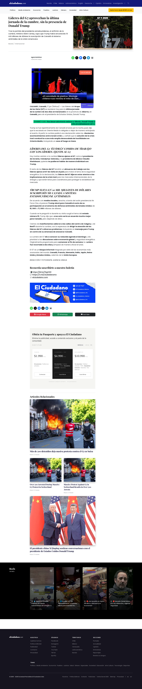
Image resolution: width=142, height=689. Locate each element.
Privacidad (34, 653)
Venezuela (75, 647)
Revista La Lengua (99, 656)
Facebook (54, 641)
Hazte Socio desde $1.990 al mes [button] (121, 10)
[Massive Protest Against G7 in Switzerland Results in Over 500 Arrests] (79, 470)
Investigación (118, 3)
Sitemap (112, 677)
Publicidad (34, 647)
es (128, 677)
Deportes (126, 665)
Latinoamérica (70, 3)
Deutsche (88, 3)
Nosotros (65, 677)
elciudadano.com (40, 277)
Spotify (53, 656)
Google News (41, 314)
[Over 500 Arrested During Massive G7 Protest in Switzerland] (45, 470)
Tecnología (118, 665)
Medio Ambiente (24, 10)
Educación (100, 665)
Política (12, 10)
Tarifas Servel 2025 (103, 677)
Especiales (84, 665)
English (80, 3)
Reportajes (97, 653)
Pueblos (46, 10)
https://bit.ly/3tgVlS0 (41, 272)
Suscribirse (62, 374)
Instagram (55, 644)
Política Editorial (35, 644)
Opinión (98, 3)
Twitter (53, 647)
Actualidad (97, 644)
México (61, 3)
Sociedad (72, 10)
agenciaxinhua (36, 57)
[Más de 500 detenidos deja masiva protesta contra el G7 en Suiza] (62, 424)
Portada (96, 641)
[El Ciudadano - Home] (17, 3)
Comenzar (42, 374)
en (131, 677)
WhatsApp (63, 314)
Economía (36, 10)
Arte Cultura (83, 10)
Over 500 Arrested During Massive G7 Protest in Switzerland (45, 485)
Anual (88, 345)
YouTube (85, 314)
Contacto (33, 650)
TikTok (53, 653)
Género (63, 10)
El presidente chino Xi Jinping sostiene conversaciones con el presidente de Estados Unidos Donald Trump (60, 550)
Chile (55, 3)
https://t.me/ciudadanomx (44, 275)
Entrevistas (107, 3)
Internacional (19, 44)
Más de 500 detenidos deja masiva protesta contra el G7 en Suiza (61, 451)
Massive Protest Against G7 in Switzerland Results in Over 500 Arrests (77, 487)
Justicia (55, 10)
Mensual (80, 345)
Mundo (49, 3)
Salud (72, 665)
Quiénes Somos (35, 641)
